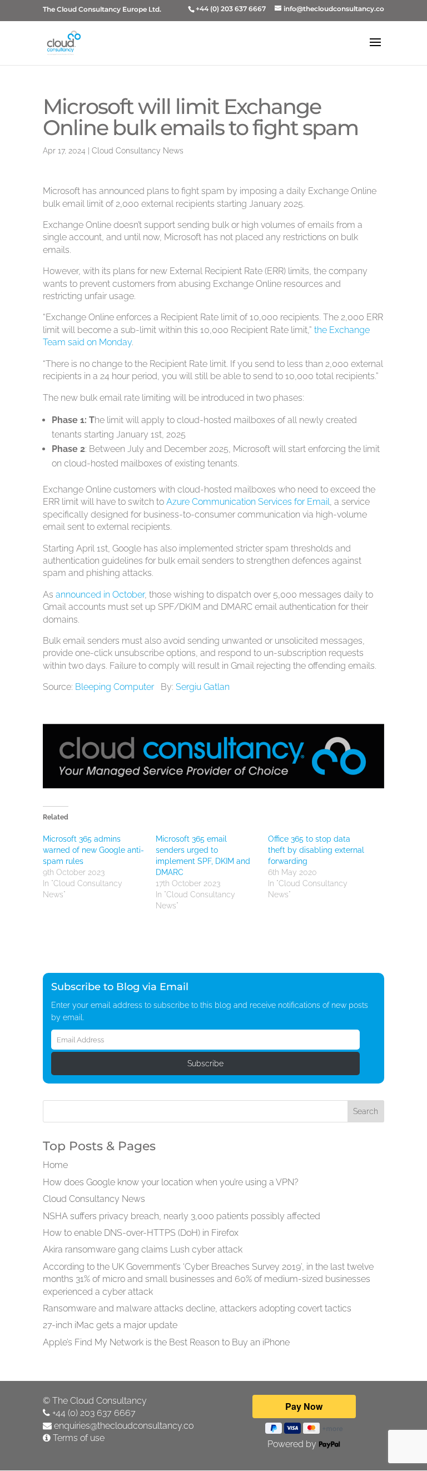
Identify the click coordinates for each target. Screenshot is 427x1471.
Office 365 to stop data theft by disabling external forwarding (316, 850)
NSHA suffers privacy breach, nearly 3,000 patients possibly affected (181, 1216)
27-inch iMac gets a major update (110, 1325)
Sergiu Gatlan (203, 687)
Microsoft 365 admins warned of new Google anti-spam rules (93, 850)
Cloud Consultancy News (137, 150)
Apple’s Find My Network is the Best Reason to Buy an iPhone (166, 1342)
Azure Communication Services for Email (248, 501)
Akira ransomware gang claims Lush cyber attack (142, 1249)
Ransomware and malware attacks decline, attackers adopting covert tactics (197, 1308)
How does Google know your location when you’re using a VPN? (171, 1182)
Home (55, 1165)
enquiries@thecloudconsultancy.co (123, 1425)
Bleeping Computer (114, 687)
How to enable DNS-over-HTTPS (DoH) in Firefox (141, 1233)
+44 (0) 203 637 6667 (94, 1413)
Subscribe (205, 1063)
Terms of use (79, 1438)
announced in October (100, 594)
